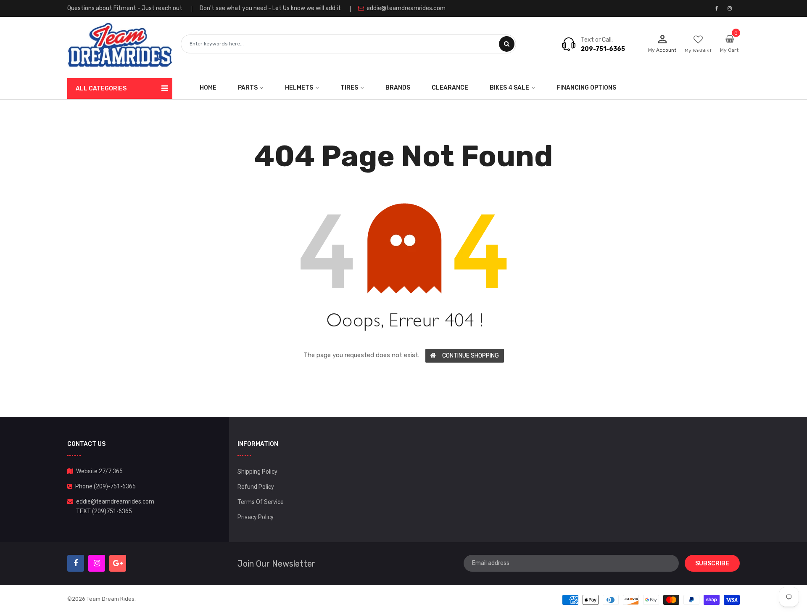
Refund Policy (255, 486)
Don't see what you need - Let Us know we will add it (270, 8)
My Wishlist (698, 50)
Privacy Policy (255, 517)
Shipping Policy (257, 471)
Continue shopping (470, 355)
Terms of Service (260, 501)
